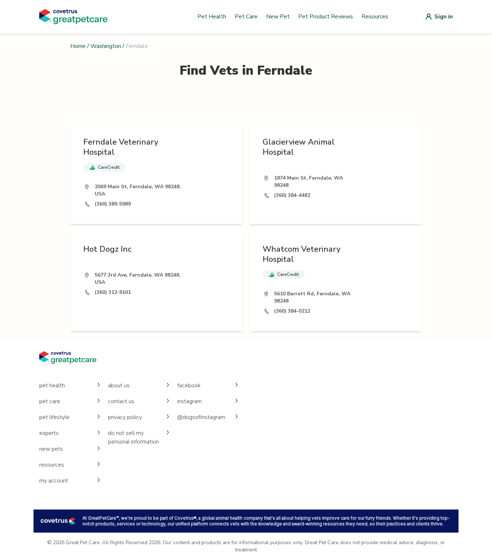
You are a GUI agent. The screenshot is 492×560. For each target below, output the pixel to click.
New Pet (278, 17)
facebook (189, 385)
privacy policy (125, 417)
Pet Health (211, 17)
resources (51, 465)
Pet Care (246, 17)
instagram (189, 401)
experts (49, 433)
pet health (52, 385)
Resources (375, 17)
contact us (121, 401)
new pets (51, 449)
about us (119, 385)
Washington (105, 46)
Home (78, 46)
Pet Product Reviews (325, 17)
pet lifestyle (54, 417)
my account (53, 481)
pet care (49, 401)
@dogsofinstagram (201, 417)
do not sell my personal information (133, 437)
